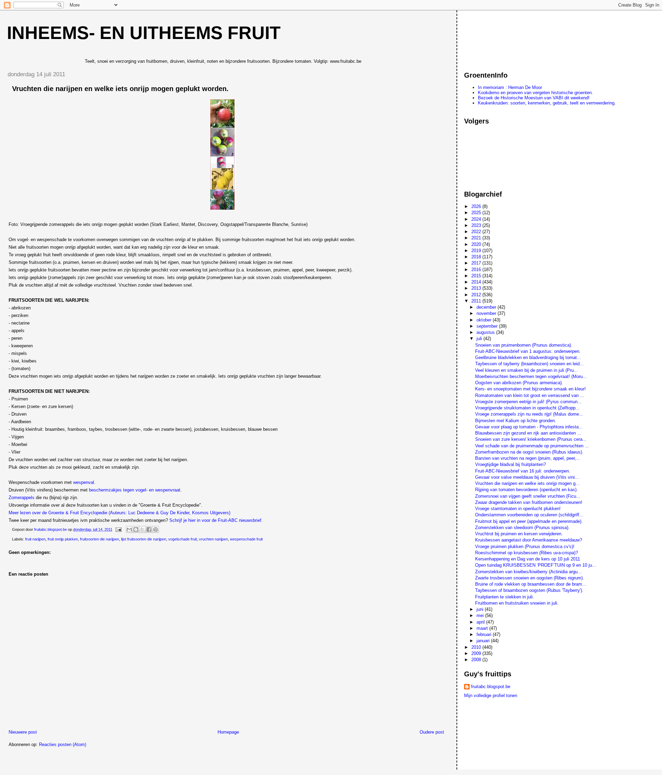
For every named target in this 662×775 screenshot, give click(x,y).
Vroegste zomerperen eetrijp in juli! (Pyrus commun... (528, 401)
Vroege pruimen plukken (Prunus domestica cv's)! (524, 546)
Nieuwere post (23, 732)
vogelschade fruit (182, 539)
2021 (476, 237)
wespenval (83, 482)
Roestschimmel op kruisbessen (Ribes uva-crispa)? (526, 552)
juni (481, 609)
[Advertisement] (495, 37)
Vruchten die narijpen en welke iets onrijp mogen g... (527, 483)
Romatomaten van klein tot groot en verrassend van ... (529, 395)
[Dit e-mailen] (129, 529)
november (487, 313)
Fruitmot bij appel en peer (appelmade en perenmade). (529, 521)
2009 (476, 653)
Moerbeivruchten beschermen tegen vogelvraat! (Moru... (531, 376)
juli (480, 338)
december (487, 307)
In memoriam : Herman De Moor (510, 87)
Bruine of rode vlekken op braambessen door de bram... (530, 584)
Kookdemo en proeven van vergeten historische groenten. (535, 92)
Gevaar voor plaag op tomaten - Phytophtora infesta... (529, 426)
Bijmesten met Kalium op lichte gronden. (515, 420)
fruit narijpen (35, 539)
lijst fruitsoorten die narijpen (143, 539)
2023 (476, 225)
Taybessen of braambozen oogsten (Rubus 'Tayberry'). (529, 590)
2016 (476, 269)
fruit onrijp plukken (63, 539)
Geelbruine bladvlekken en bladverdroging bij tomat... (528, 357)
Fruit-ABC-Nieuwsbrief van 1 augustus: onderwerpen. (528, 351)
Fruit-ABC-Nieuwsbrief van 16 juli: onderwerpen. (522, 471)
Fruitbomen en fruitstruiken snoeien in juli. (517, 603)
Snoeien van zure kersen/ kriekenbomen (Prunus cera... (530, 439)
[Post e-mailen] (118, 529)
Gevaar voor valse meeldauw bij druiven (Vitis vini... (527, 477)
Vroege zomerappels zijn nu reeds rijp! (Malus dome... (529, 414)
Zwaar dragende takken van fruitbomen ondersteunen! (528, 502)
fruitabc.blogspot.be (490, 686)
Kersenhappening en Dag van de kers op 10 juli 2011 (527, 559)
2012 (476, 294)
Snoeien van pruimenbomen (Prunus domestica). (523, 345)
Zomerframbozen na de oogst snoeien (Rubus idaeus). (529, 452)
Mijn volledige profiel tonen (490, 695)
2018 (476, 256)
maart (483, 628)
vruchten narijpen (213, 539)
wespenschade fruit (246, 539)
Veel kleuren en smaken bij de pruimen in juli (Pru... (526, 370)
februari (485, 634)
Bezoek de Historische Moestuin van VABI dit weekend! (534, 97)
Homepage (228, 732)
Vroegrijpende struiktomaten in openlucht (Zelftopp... (527, 407)
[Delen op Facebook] (149, 529)
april (481, 622)
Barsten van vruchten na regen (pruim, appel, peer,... (527, 458)
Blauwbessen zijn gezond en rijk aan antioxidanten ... (528, 433)
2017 (476, 263)
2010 (476, 647)
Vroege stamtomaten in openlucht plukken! (518, 508)
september (488, 326)
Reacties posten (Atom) (62, 744)
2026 (476, 206)
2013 (476, 288)
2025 (476, 212)
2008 (476, 659)
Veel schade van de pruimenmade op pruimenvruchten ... (532, 445)
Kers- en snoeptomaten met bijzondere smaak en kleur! (530, 388)
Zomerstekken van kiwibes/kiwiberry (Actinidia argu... (528, 571)
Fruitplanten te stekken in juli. (504, 596)
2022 (476, 231)
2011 (476, 301)
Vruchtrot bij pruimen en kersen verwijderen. (519, 533)
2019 (476, 250)
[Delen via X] (142, 529)
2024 (476, 219)
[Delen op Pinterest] (155, 529)
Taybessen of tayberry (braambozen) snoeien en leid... (529, 363)
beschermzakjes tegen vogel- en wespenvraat (134, 490)
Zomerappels (22, 497)
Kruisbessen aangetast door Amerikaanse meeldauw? (528, 540)
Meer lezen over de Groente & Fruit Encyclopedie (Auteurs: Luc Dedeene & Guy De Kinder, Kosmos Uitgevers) (119, 512)
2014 (476, 282)
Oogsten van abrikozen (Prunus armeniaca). (519, 382)
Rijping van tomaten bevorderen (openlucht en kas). (526, 489)
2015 (476, 275)
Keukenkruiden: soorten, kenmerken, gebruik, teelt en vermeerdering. (547, 103)
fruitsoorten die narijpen (99, 539)
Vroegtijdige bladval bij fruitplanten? (510, 464)
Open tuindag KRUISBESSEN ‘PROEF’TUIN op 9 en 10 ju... (535, 565)
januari (484, 640)
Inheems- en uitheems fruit (144, 33)
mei (481, 615)
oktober (485, 319)
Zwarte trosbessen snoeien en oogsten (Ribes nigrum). (529, 577)
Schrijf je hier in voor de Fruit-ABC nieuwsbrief (215, 520)
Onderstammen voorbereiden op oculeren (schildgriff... (529, 514)
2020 (476, 244)
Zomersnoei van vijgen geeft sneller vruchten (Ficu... (527, 496)
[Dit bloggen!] (135, 529)
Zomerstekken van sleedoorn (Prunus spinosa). (522, 527)
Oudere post (432, 732)
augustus (486, 332)
